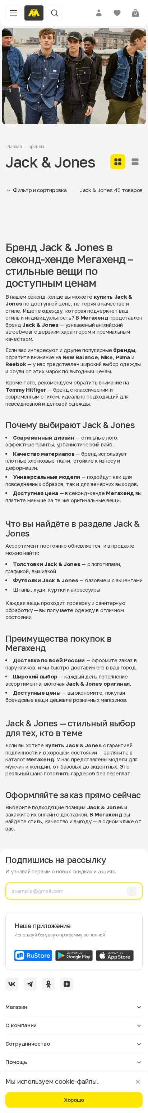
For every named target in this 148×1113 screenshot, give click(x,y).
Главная (13, 146)
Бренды (36, 146)
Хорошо (74, 1099)
